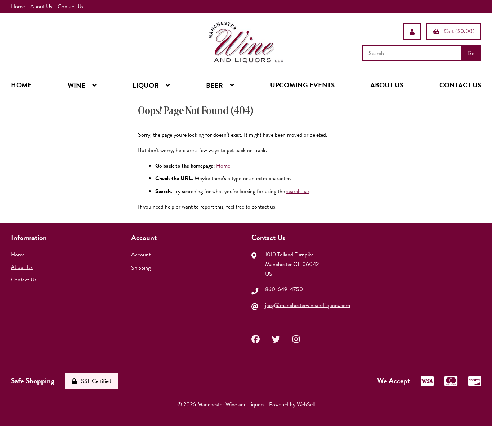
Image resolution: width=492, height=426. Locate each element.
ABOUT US (386, 85)
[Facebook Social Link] (255, 338)
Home (18, 6)
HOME (21, 85)
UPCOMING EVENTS (302, 85)
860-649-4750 (284, 289)
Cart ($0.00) (458, 31)
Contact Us (71, 6)
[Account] (412, 31)
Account (141, 254)
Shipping (141, 268)
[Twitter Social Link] (276, 338)
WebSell (306, 404)
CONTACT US (460, 85)
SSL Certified (94, 381)
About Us (41, 6)
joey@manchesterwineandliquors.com (307, 305)
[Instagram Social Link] (296, 338)
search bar (297, 191)
